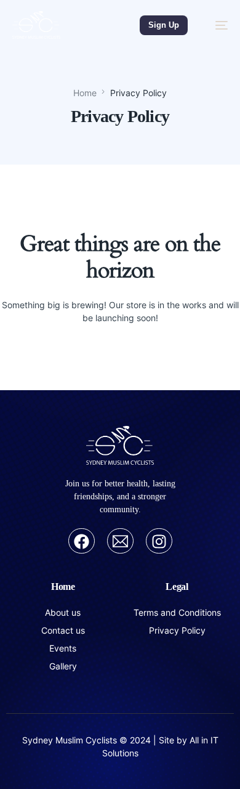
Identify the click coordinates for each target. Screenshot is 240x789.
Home (63, 586)
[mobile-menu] (215, 25)
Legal (177, 586)
